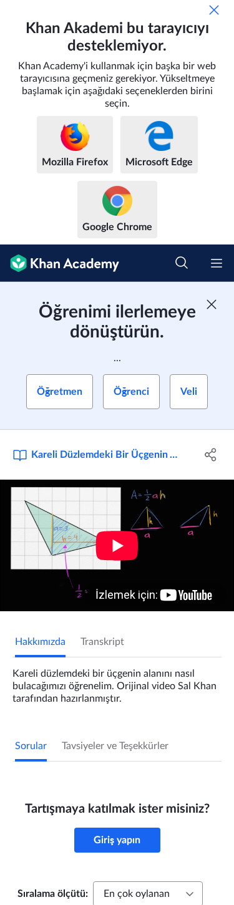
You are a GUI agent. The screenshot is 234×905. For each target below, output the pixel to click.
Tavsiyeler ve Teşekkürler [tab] (115, 746)
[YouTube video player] (117, 545)
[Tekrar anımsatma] (214, 10)
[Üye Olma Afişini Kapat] (211, 304)
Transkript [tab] (102, 642)
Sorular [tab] (31, 746)
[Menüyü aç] (216, 263)
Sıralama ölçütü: (52, 894)
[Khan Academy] (59, 263)
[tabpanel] (117, 681)
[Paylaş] (211, 454)
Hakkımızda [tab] (40, 642)
